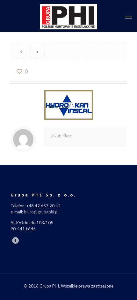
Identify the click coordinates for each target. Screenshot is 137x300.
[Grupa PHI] (68, 16)
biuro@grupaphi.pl (41, 211)
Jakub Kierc (61, 135)
